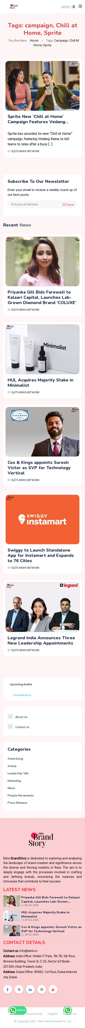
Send (70, 205)
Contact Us (22, 727)
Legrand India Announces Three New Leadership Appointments (41, 640)
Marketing (14, 781)
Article (12, 766)
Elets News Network (25, 151)
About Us (21, 717)
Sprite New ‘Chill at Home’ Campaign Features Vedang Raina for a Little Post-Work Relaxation (38, 119)
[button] (67, 7)
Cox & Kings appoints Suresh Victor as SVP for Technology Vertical (39, 468)
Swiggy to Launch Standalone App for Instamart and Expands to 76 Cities (41, 555)
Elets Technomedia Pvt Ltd (54, 1021)
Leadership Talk (18, 773)
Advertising (15, 759)
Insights (53, 1014)
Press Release (17, 803)
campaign (39, 25)
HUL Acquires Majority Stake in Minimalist (40, 382)
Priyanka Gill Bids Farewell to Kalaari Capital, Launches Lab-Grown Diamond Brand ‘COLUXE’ (42, 297)
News (11, 788)
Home (34, 40)
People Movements (21, 796)
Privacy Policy (34, 1014)
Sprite (53, 33)
